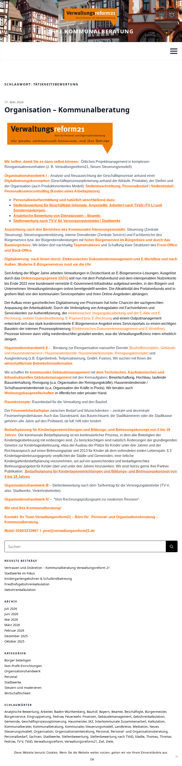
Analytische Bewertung (21, 711)
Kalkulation (156, 721)
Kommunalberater (17, 726)
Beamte (117, 711)
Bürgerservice (14, 716)
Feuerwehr (73, 716)
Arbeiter (46, 711)
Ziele (109, 741)
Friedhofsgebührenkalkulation (26, 584)
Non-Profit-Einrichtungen (23, 666)
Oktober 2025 (14, 641)
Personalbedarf (15, 736)
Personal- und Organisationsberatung (139, 731)
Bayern (104, 711)
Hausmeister (77, 721)
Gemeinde (12, 721)
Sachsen (35, 736)
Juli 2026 (10, 608)
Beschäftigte (134, 711)
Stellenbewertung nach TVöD (111, 736)
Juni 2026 (11, 614)
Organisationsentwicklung (74, 731)
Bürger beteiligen (17, 660)
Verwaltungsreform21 (81, 741)
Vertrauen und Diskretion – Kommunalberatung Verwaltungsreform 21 (57, 568)
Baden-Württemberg (69, 711)
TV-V (20, 741)
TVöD (28, 741)
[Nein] (176, 756)
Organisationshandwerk (22, 671)
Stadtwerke (12, 682)
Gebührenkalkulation (20, 590)
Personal (10, 677)
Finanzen (89, 716)
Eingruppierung (39, 716)
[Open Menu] (173, 51)
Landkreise (123, 726)
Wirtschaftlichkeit (17, 693)
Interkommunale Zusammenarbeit (120, 721)
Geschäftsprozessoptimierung (44, 721)
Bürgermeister (155, 711)
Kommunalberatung (48, 726)
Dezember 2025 (16, 636)
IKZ (90, 721)
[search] (171, 546)
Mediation (140, 726)
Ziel (101, 741)
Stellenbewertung (75, 736)
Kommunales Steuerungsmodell (89, 726)
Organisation (43, 731)
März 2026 (12, 625)
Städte (139, 736)
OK (92, 759)
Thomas (152, 736)
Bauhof (92, 711)
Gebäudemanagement (114, 716)
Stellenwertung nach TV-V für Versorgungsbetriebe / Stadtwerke (67, 221)
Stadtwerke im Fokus (19, 573)
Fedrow (58, 716)
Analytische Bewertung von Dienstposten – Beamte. (57, 216)
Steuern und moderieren (23, 687)
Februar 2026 (14, 630)
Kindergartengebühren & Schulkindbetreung (38, 578)
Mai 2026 (11, 619)
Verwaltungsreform (48, 741)
